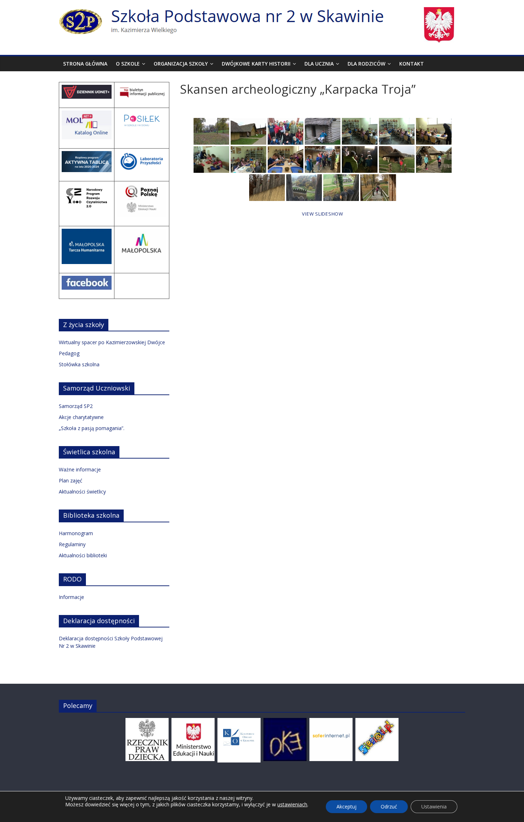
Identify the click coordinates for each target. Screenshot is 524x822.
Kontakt (411, 63)
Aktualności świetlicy (82, 491)
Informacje (71, 597)
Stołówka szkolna (79, 364)
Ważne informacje (80, 469)
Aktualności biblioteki (83, 555)
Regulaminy (72, 544)
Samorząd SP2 (76, 406)
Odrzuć (389, 806)
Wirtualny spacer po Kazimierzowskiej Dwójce (112, 342)
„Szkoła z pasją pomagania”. (91, 428)
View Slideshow (322, 214)
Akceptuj (346, 806)
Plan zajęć (70, 480)
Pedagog (69, 353)
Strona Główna (85, 63)
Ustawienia (434, 806)
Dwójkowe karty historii (256, 63)
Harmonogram (76, 533)
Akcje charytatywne (81, 417)
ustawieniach (292, 804)
